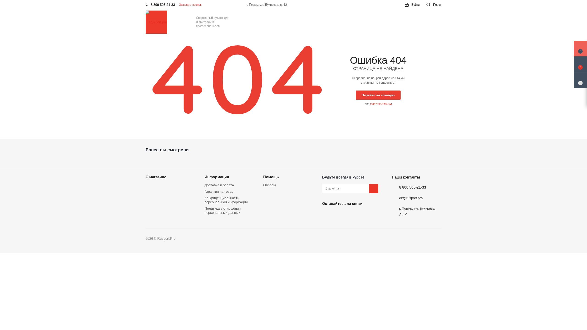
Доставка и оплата (219, 185)
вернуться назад (381, 103)
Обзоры (269, 185)
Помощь (271, 177)
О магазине (156, 177)
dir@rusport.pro (411, 198)
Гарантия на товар (219, 191)
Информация (217, 177)
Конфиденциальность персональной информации (226, 200)
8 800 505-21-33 (412, 187)
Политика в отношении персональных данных (223, 210)
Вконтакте (326, 214)
